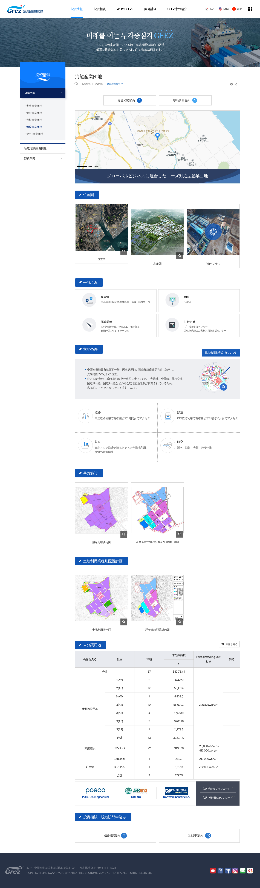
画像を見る (231, 644)
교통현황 (214, 377)
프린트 (231, 84)
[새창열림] (213, 231)
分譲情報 (99, 83)
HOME (76, 83)
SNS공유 (236, 84)
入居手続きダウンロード (216, 788)
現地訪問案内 (182, 100)
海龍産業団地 (113, 83)
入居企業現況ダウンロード (218, 797)
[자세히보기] (101, 253)
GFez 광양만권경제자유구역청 (25, 9)
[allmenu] (252, 9)
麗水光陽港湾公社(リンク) (220, 352)
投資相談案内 (126, 100)
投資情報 (86, 83)
